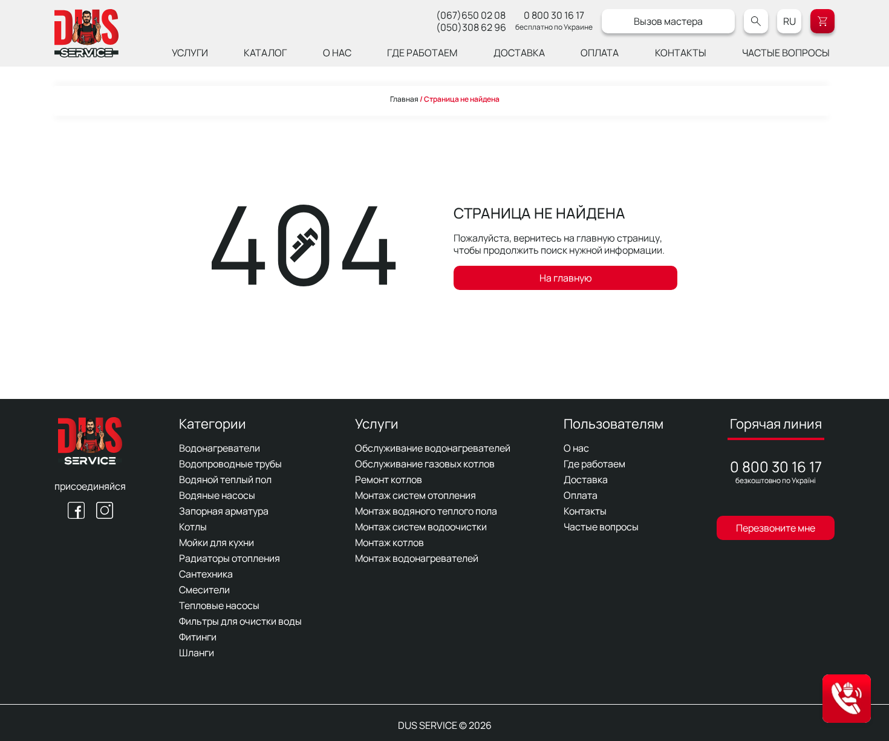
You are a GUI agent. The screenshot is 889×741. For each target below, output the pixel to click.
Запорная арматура (224, 511)
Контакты (680, 52)
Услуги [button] (190, 52)
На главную (565, 278)
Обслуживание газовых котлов (425, 463)
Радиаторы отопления (229, 558)
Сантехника (206, 574)
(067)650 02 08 (471, 15)
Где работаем (422, 52)
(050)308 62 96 (471, 27)
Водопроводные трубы (230, 463)
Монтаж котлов (389, 542)
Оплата (600, 52)
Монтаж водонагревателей (416, 558)
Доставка (519, 52)
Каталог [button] (265, 52)
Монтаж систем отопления (415, 495)
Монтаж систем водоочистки (421, 526)
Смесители (204, 589)
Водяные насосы (217, 495)
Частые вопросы (786, 52)
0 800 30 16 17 (554, 15)
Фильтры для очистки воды (240, 621)
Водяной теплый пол (225, 479)
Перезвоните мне (775, 528)
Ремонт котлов (388, 479)
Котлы (193, 526)
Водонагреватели (219, 448)
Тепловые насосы (219, 605)
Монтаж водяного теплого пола (426, 511)
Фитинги (198, 637)
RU (789, 21)
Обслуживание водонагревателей (432, 448)
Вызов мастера (668, 21)
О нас (337, 52)
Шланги (196, 652)
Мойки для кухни (216, 542)
